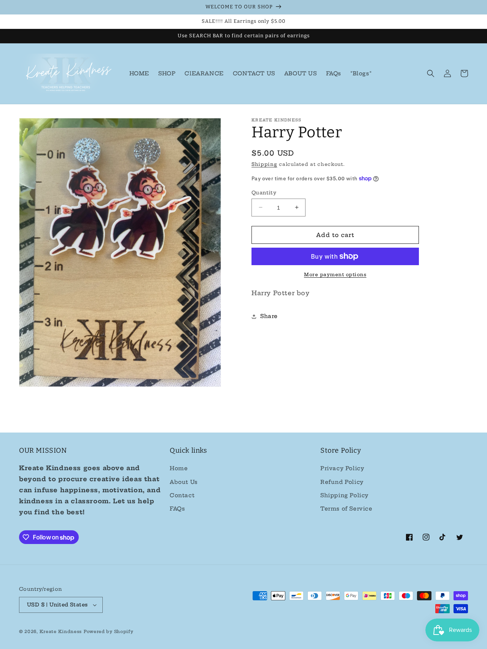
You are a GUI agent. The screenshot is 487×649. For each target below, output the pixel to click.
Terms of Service (346, 508)
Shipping (264, 164)
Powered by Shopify (109, 631)
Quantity (263, 192)
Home (179, 468)
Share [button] (269, 316)
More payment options (335, 274)
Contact (182, 495)
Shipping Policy (344, 495)
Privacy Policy (342, 468)
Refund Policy (342, 482)
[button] (430, 73)
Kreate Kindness (61, 631)
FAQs (177, 508)
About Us (184, 482)
